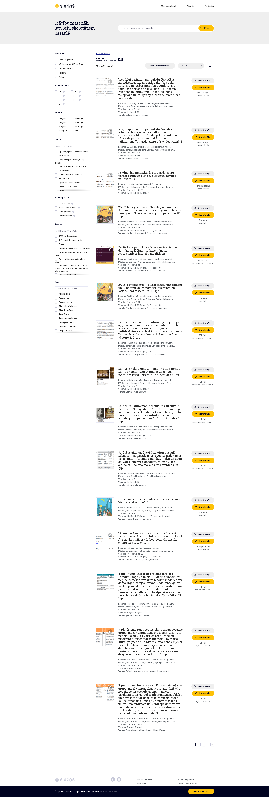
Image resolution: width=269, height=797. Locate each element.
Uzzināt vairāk (204, 80)
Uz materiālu (204, 87)
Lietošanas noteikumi (187, 783)
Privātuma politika (186, 779)
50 (212, 745)
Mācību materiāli (168, 6)
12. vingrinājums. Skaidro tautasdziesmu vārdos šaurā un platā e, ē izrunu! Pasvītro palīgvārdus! (147, 176)
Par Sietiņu (209, 6)
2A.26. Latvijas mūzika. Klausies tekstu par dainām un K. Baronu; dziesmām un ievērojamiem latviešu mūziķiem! (147, 250)
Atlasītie (190, 6)
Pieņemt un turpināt (201, 791)
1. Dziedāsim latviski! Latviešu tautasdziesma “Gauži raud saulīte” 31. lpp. (149, 500)
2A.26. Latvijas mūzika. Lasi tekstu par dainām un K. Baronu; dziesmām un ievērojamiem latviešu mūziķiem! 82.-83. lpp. (150, 288)
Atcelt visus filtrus (103, 54)
